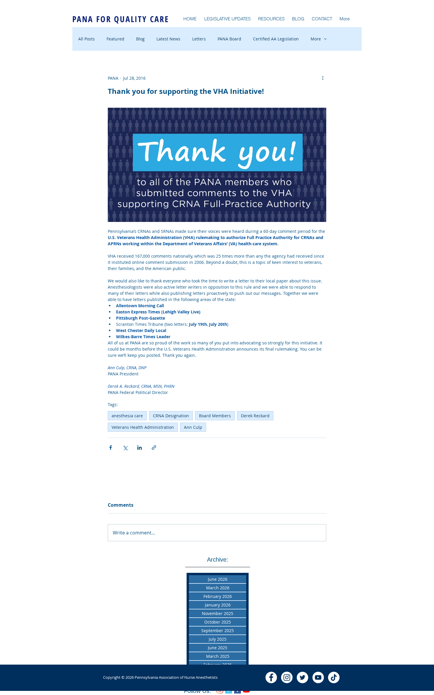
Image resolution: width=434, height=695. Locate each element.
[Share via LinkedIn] (139, 447)
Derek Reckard (255, 415)
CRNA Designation (171, 415)
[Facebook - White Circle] (271, 677)
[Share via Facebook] (110, 447)
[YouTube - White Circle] (318, 677)
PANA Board (229, 39)
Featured (115, 39)
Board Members (215, 415)
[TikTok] (334, 677)
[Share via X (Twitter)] (125, 447)
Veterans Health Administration (143, 427)
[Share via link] (154, 447)
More (316, 39)
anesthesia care (127, 415)
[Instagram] (287, 677)
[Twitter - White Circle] (302, 677)
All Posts (86, 39)
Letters (199, 39)
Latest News (168, 39)
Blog (140, 39)
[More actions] (322, 77)
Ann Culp (193, 427)
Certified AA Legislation (276, 39)
